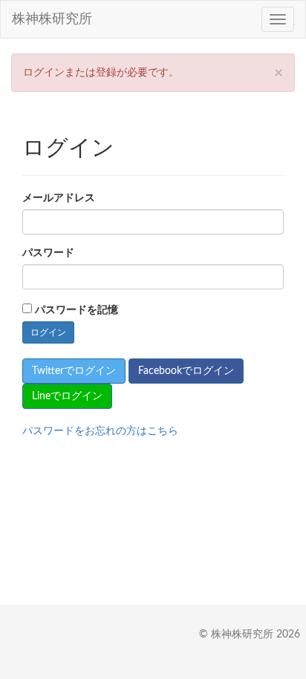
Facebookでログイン (186, 371)
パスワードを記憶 (76, 310)
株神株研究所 (52, 19)
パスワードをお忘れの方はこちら (100, 431)
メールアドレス (58, 198)
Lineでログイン (67, 396)
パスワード (48, 253)
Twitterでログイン (74, 371)
